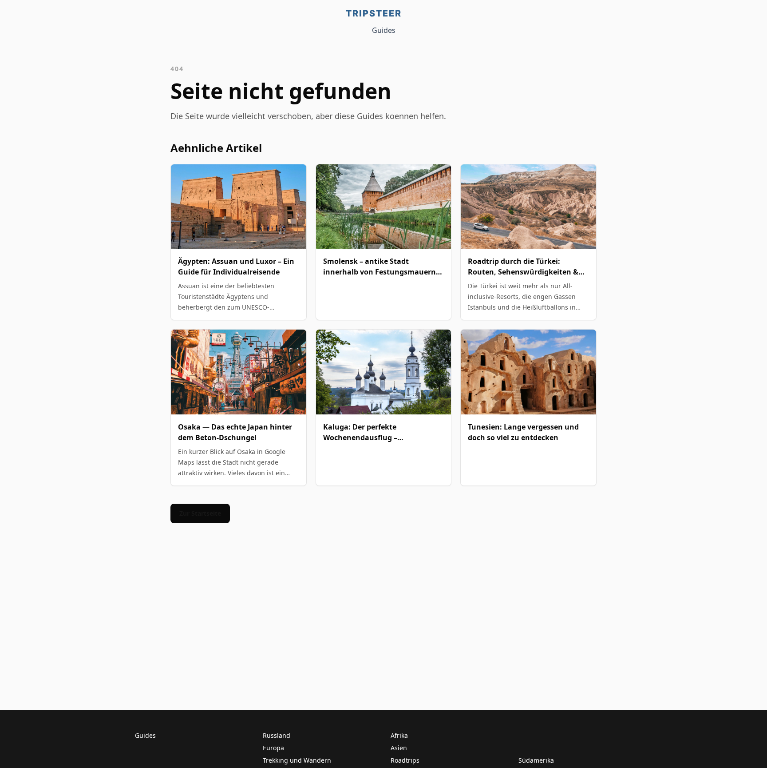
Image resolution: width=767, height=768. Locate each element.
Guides (383, 30)
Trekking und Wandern (297, 760)
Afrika (399, 735)
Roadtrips (405, 760)
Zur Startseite (200, 513)
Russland (276, 735)
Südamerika (536, 760)
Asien (399, 748)
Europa (273, 748)
